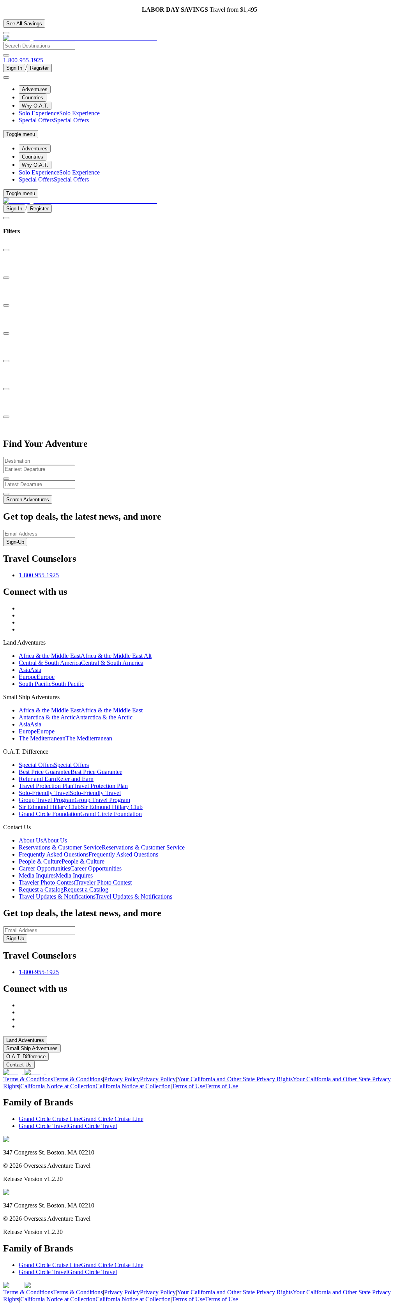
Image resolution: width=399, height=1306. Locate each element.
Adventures (35, 89)
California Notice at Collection (95, 1086)
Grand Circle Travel (68, 1126)
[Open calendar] (6, 479)
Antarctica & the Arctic (75, 717)
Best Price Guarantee (70, 771)
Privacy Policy (140, 1079)
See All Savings (24, 23)
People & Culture (61, 861)
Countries (32, 97)
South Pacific (51, 683)
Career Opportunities (70, 868)
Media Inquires (56, 875)
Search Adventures (27, 499)
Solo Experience (59, 113)
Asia (30, 669)
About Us (43, 840)
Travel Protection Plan (73, 786)
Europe (37, 676)
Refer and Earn (56, 778)
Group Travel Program (74, 800)
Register (39, 68)
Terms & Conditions (53, 1079)
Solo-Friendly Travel (70, 793)
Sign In (14, 68)
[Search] (6, 55)
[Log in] (6, 77)
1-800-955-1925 (39, 575)
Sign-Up (15, 542)
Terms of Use (205, 1086)
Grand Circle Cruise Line (81, 1119)
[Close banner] (6, 33)
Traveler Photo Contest (75, 882)
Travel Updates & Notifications (95, 896)
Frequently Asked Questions (88, 854)
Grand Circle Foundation (80, 814)
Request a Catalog (63, 889)
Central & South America (81, 662)
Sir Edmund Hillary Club (81, 807)
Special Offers (54, 120)
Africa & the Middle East (85, 655)
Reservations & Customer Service (102, 847)
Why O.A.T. (35, 106)
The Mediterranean (65, 738)
